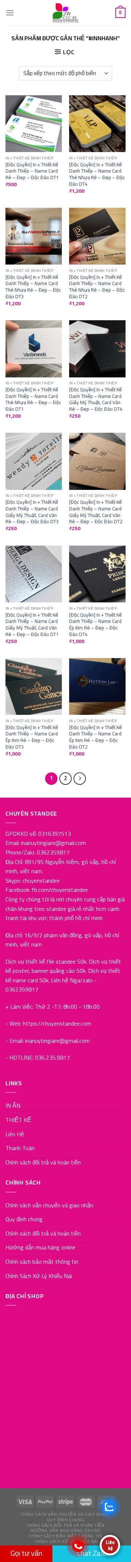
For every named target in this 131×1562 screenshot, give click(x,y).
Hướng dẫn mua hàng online (40, 1247)
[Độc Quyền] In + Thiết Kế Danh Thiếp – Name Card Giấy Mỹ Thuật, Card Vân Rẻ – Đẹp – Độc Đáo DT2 (96, 512)
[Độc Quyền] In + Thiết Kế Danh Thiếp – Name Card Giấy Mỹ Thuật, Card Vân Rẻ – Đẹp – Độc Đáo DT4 (96, 400)
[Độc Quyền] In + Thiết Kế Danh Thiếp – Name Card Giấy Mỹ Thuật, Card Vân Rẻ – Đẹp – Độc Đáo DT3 (32, 512)
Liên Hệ (14, 1134)
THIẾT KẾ (18, 1119)
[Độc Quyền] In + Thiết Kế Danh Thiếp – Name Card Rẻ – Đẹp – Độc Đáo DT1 (32, 171)
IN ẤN (12, 1105)
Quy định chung (24, 1219)
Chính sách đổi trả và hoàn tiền (43, 1162)
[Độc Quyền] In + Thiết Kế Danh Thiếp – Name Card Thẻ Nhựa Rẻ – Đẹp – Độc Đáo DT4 (97, 175)
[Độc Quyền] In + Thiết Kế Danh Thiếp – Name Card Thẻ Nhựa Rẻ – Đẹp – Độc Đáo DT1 (33, 400)
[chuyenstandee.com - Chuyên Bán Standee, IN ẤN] (65, 13)
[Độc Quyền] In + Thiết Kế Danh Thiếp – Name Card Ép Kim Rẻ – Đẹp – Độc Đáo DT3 (31, 737)
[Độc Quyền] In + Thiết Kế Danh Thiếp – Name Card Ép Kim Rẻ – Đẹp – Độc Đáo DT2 (95, 737)
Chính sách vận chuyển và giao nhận (49, 1205)
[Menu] (9, 13)
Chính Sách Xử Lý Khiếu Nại (38, 1275)
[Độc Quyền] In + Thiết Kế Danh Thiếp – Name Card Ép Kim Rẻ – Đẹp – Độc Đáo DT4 (95, 625)
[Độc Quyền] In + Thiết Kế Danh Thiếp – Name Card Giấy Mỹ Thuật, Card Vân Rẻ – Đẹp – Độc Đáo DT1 (32, 625)
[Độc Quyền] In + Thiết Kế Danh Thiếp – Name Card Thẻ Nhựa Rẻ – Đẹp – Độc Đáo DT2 (97, 287)
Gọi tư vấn (26, 1553)
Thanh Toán (20, 1147)
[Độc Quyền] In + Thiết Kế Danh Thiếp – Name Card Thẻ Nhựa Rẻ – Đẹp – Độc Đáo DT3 (33, 287)
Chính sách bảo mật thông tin (41, 1261)
